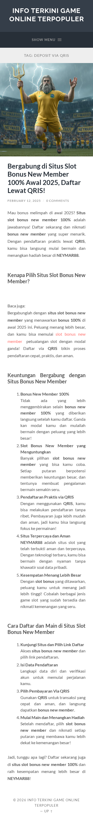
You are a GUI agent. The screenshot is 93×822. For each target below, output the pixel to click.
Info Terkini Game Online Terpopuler (46, 14)
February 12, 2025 (24, 201)
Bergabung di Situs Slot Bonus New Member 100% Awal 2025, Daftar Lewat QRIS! (44, 178)
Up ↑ (48, 811)
